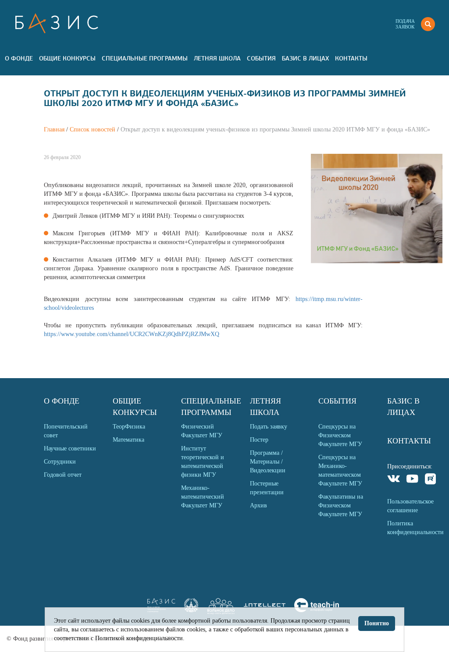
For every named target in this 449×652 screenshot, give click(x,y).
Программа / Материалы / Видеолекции (267, 462)
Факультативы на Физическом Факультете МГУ (340, 505)
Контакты (351, 58)
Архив (258, 505)
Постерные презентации (267, 488)
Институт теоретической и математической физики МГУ (202, 461)
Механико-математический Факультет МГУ (202, 497)
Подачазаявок (405, 23)
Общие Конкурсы (67, 58)
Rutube (431, 480)
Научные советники (70, 448)
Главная (54, 129)
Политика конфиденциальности (414, 527)
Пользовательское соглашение (410, 506)
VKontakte (394, 480)
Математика (128, 439)
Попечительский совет (66, 431)
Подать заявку (268, 426)
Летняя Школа (217, 58)
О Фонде (19, 58)
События (261, 58)
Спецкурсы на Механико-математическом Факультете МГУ (340, 470)
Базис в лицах (305, 58)
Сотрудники (60, 461)
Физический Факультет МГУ (201, 431)
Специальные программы (145, 58)
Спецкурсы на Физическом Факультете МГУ (340, 435)
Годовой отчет (63, 474)
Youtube (412, 480)
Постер (259, 439)
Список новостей (92, 129)
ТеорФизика (129, 426)
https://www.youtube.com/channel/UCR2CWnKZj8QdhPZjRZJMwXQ (131, 334)
